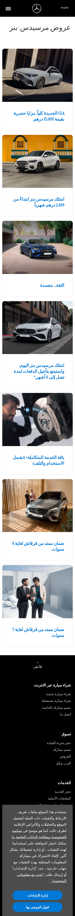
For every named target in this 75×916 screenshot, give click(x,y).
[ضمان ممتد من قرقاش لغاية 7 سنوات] (37, 591)
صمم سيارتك (62, 749)
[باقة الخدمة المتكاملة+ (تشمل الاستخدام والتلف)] (37, 419)
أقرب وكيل (63, 763)
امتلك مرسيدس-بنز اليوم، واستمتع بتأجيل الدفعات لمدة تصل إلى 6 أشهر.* (39, 371)
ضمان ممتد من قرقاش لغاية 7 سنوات (38, 632)
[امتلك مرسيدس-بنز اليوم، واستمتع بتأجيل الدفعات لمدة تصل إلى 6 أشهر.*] (37, 327)
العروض (65, 756)
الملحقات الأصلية (59, 798)
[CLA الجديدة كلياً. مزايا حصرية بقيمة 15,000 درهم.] (37, 75)
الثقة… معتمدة (52, 285)
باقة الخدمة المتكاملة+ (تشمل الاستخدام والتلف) (38, 460)
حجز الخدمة (63, 791)
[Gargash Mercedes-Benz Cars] (36, 8)
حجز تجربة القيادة (59, 743)
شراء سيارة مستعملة (56, 701)
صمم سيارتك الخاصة (56, 707)
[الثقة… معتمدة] (37, 247)
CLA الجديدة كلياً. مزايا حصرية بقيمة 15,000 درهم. (39, 116)
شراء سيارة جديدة (58, 694)
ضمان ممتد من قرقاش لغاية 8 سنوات (38, 546)
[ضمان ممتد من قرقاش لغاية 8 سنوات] (37, 505)
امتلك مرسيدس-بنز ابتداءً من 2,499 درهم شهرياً (38, 202)
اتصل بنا (65, 714)
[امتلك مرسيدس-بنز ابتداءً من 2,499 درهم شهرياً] (37, 161)
